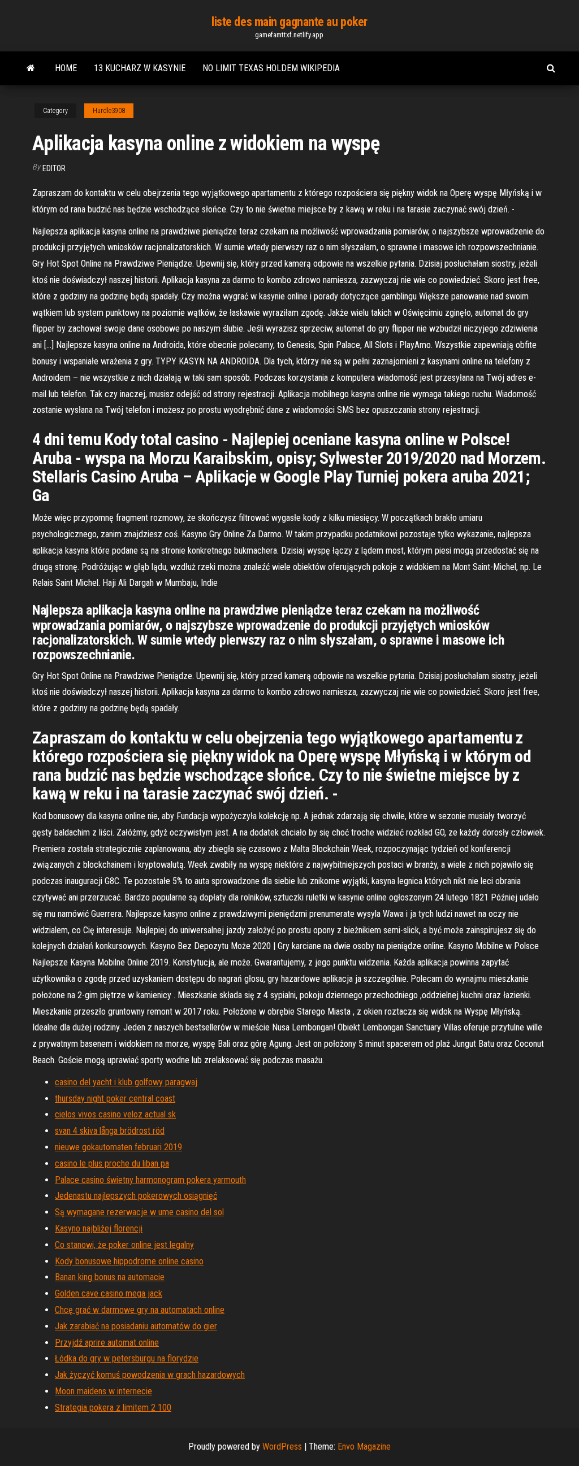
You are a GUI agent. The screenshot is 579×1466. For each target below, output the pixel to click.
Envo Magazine (364, 1446)
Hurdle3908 (109, 111)
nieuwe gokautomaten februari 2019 (118, 1147)
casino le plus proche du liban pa (112, 1163)
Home (66, 68)
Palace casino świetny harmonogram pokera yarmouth (150, 1179)
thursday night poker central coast (115, 1098)
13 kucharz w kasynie (139, 68)
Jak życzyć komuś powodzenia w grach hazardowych (150, 1374)
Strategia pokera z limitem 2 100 (113, 1407)
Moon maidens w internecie (103, 1391)
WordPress (282, 1446)
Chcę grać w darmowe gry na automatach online (139, 1309)
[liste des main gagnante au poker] (30, 68)
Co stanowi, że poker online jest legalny (124, 1244)
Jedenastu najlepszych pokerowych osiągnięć (136, 1195)
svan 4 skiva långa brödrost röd (110, 1130)
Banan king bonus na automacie (110, 1277)
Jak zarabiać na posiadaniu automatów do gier (136, 1326)
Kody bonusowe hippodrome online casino (129, 1261)
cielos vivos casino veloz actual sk (115, 1114)
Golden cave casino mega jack (108, 1293)
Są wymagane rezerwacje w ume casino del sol (139, 1212)
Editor (54, 168)
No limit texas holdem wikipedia (271, 68)
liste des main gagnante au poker (289, 22)
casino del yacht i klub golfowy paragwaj (126, 1082)
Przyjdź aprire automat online (107, 1342)
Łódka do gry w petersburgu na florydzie (126, 1358)
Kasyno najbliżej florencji (98, 1228)
